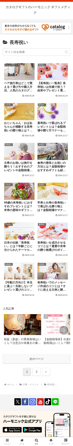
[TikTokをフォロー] (47, 401)
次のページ (36, 358)
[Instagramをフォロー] (32, 401)
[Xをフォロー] (17, 401)
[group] (22, 331)
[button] (66, 52)
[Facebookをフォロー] (25, 401)
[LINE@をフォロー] (55, 401)
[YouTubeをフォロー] (40, 401)
